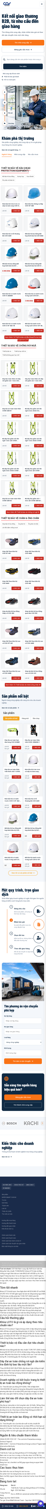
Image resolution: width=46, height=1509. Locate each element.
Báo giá (17, 211)
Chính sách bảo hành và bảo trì (11, 1241)
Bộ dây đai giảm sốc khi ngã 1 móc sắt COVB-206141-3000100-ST (10, 441)
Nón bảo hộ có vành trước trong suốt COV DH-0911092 (34, 296)
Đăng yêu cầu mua (21, 50)
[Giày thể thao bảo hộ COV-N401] (11, 571)
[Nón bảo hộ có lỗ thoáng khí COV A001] (11, 223)
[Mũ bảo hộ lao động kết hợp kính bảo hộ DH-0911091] (11, 253)
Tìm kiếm (23, 66)
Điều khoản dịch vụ (7, 1229)
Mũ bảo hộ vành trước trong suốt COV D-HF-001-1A (34, 325)
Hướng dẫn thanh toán (9, 1223)
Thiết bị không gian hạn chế (10, 355)
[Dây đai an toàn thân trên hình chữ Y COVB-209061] (12, 760)
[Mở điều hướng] (41, 4)
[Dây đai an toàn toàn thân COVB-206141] (11, 398)
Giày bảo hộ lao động (8, 524)
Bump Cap (20, 176)
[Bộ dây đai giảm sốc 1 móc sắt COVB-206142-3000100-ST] (34, 488)
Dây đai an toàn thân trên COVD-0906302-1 (32, 741)
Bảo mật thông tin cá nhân (10, 1246)
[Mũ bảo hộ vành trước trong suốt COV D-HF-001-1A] (34, 313)
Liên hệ (4, 1208)
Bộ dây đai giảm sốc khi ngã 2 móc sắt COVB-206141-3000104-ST (33, 471)
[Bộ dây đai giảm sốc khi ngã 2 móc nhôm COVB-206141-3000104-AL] (11, 458)
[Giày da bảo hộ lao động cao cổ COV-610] (34, 661)
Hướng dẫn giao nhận (8, 1226)
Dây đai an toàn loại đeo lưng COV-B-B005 (12, 741)
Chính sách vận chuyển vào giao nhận (13, 1243)
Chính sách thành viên (8, 1235)
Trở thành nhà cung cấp (23, 1105)
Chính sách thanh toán (9, 1238)
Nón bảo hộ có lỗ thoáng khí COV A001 (32, 800)
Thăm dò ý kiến (6, 1211)
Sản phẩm (9, 713)
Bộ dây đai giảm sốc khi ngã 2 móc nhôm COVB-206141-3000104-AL (10, 471)
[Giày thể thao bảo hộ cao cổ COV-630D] (11, 661)
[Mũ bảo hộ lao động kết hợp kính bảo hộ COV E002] (34, 223)
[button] (42, 1123)
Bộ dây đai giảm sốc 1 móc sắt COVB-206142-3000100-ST (33, 500)
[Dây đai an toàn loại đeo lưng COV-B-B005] (12, 730)
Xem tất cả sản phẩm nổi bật (22, 873)
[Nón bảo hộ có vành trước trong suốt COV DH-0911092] (34, 283)
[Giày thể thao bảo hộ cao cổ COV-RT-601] (11, 631)
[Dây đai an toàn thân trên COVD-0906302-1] (33, 730)
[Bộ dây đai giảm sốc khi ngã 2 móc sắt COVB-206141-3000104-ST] (34, 458)
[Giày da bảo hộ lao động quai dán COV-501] (34, 601)
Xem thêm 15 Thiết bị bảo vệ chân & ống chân (22, 685)
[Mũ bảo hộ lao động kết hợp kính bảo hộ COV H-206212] (34, 253)
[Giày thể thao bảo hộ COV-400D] (34, 541)
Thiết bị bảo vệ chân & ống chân (20, 518)
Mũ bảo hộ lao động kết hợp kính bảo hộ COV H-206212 (33, 266)
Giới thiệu (5, 1203)
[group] (12, 1123)
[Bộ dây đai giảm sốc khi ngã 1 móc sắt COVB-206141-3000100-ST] (11, 428)
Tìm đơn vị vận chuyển (22, 1061)
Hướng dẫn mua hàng (8, 1220)
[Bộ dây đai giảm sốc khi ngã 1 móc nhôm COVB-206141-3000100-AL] (34, 428)
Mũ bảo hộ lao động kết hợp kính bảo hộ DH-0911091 (10, 266)
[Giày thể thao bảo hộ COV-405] (34, 571)
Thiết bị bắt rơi (6, 351)
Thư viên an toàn (7, 1214)
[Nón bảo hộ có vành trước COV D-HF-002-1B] (11, 313)
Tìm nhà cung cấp (22, 43)
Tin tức (4, 1200)
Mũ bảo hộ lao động (8, 176)
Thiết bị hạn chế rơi (20, 351)
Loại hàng (7, 1037)
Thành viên (5, 1205)
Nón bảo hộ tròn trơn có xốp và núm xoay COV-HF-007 (11, 206)
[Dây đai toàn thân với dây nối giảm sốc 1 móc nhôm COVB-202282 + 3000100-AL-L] (11, 368)
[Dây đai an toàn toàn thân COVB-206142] (11, 488)
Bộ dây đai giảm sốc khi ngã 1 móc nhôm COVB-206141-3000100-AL (33, 441)
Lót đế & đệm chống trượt (10, 527)
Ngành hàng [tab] (7, 154)
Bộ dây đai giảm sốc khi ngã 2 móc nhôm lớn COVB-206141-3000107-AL (34, 411)
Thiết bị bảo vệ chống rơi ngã (18, 345)
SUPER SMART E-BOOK (9, 1197)
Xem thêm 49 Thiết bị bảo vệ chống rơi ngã (22, 512)
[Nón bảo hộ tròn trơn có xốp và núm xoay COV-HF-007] (11, 193)
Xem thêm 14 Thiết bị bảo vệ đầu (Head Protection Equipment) (23, 338)
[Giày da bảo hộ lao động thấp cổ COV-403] (11, 601)
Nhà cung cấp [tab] (19, 154)
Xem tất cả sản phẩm (9, 708)
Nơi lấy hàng (8, 1016)
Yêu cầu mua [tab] (33, 154)
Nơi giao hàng (8, 1027)
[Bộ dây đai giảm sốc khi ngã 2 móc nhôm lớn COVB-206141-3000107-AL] (34, 398)
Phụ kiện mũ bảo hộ (8, 180)
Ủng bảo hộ (21, 524)
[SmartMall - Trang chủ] (7, 4)
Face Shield (30, 176)
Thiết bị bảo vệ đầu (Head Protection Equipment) (15, 169)
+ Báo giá (16, 747)
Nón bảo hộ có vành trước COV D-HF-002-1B (12, 800)
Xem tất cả (5, 1157)
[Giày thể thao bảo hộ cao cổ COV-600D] (34, 631)
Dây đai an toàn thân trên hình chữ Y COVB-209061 (12, 771)
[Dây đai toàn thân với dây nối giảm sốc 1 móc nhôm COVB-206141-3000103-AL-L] (34, 368)
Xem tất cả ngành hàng (10, 150)
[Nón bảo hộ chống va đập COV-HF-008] (34, 193)
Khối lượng (7, 1048)
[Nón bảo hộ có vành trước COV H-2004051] (11, 283)
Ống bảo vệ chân (33, 524)
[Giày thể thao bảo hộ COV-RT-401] (11, 541)
